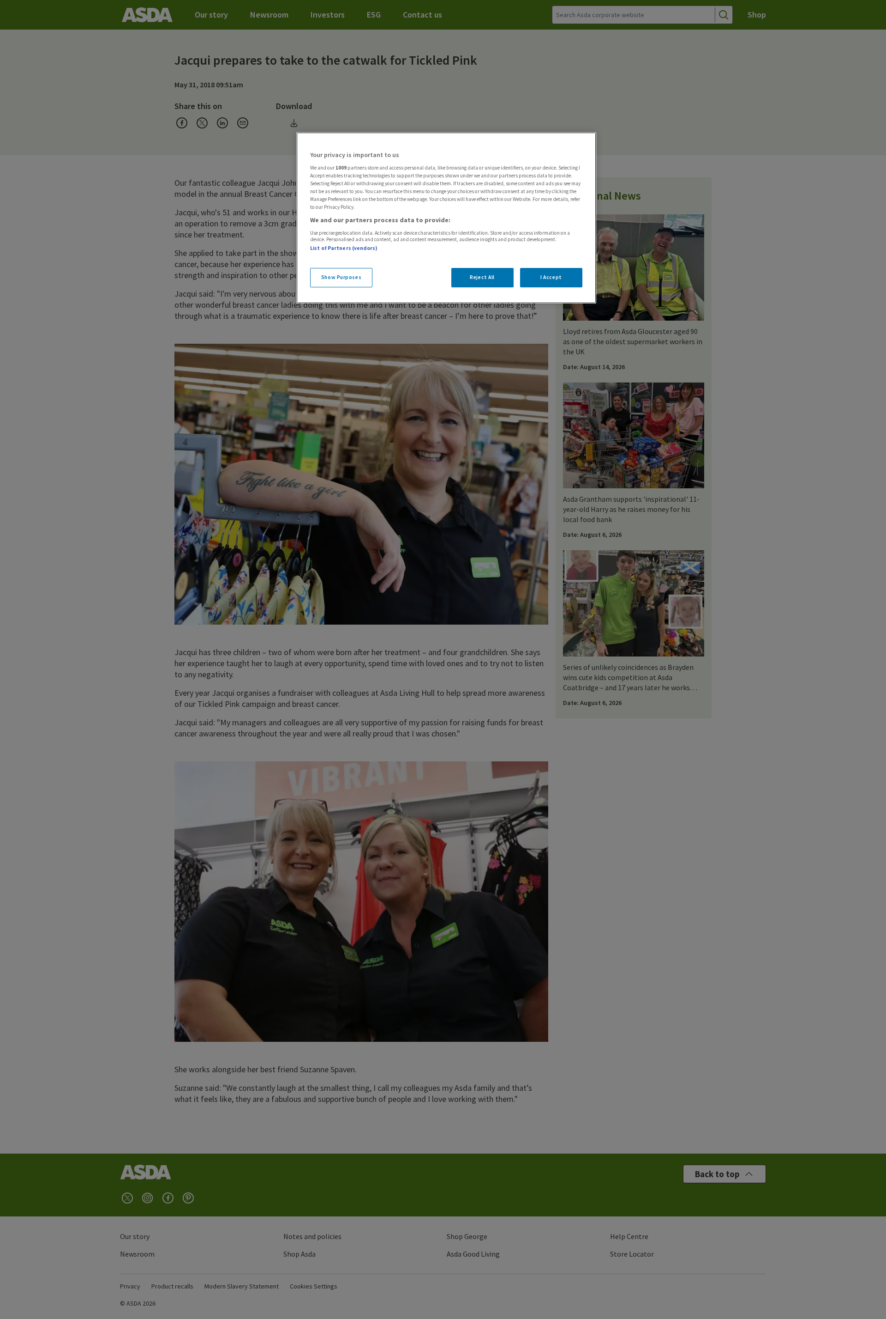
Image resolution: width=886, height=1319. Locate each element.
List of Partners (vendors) (343, 248)
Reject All (482, 277)
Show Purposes (341, 277)
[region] (446, 218)
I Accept (551, 277)
